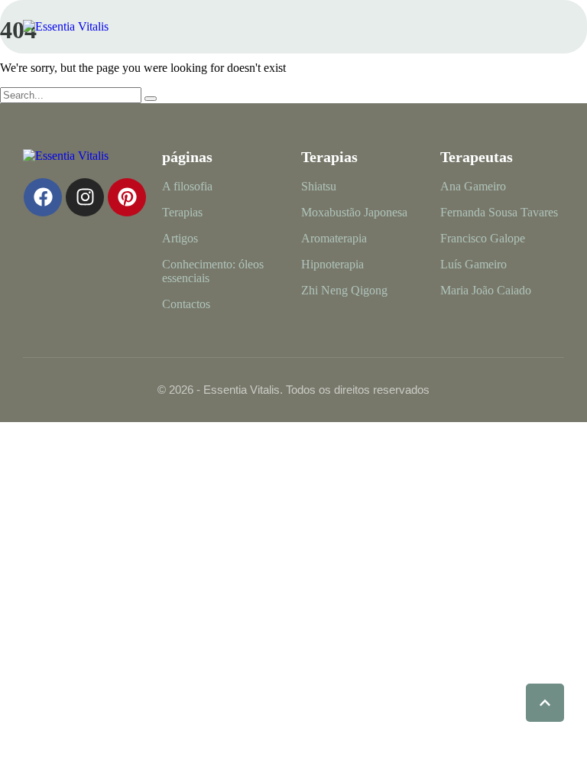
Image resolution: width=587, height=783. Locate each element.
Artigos (180, 238)
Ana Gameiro (473, 186)
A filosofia (187, 186)
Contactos (186, 303)
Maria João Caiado (485, 290)
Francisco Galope (482, 238)
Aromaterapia (334, 238)
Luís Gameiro (473, 264)
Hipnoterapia (332, 264)
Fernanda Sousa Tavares (499, 212)
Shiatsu (318, 186)
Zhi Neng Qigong (344, 290)
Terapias (182, 212)
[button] (552, 26)
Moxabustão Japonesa (354, 212)
